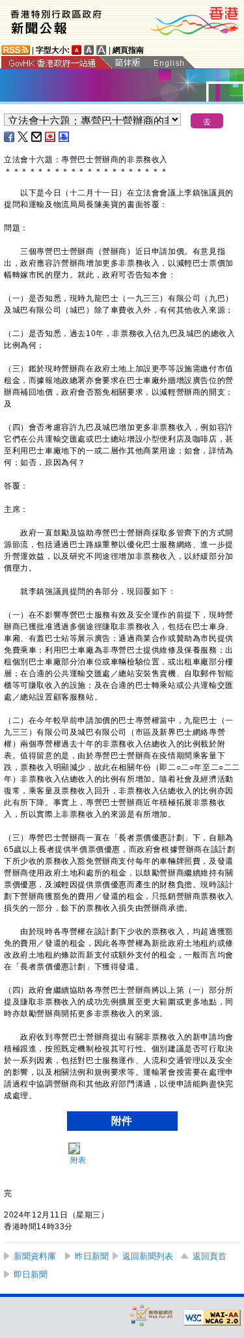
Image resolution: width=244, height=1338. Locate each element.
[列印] (64, 137)
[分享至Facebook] (10, 137)
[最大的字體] (101, 50)
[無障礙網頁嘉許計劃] (151, 1314)
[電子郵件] (37, 137)
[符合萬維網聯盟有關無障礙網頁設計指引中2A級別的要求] (212, 1317)
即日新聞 (30, 1274)
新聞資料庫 (35, 1256)
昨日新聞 (92, 1256)
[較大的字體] (89, 50)
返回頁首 (209, 1256)
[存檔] (51, 137)
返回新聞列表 (147, 1256)
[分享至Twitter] (23, 137)
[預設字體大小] (77, 50)
